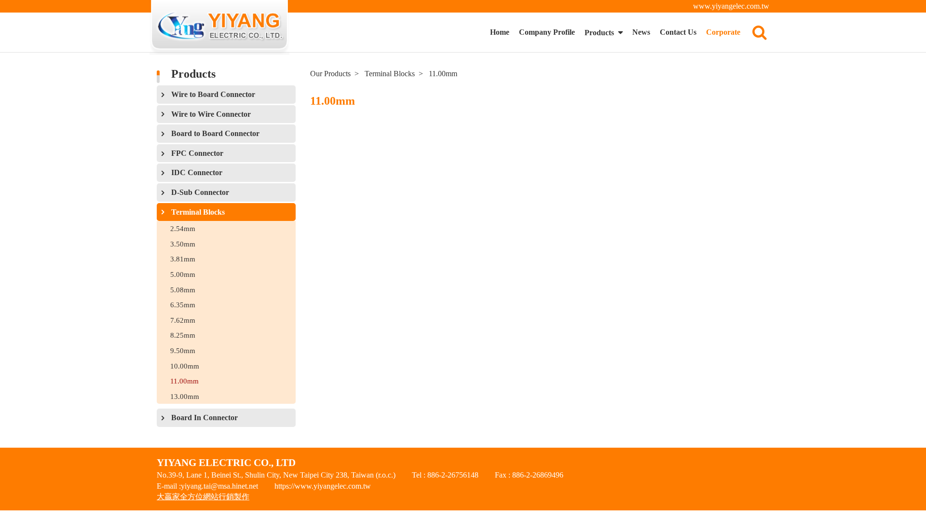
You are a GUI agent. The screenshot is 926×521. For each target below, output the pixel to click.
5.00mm (182, 274)
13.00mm (184, 396)
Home (499, 32)
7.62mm (182, 320)
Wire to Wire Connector (211, 114)
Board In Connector (204, 417)
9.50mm (182, 350)
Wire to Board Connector (213, 94)
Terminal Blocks (198, 212)
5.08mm (182, 290)
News (641, 32)
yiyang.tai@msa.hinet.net (219, 486)
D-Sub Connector (200, 192)
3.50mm (182, 244)
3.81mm (182, 259)
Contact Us (678, 32)
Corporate (723, 32)
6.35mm (182, 305)
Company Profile (547, 32)
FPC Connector (197, 153)
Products (600, 32)
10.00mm (184, 366)
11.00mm (184, 381)
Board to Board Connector (215, 133)
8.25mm (182, 335)
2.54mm (182, 228)
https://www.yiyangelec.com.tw (322, 486)
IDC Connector (196, 172)
